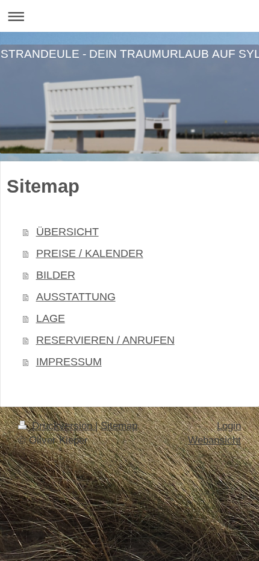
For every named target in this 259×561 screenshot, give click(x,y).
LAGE (50, 318)
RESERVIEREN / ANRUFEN (105, 340)
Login (229, 426)
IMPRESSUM (69, 362)
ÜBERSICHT (67, 232)
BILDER (55, 275)
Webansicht (214, 440)
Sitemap (119, 426)
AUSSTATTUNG (76, 297)
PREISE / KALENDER (89, 253)
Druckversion (62, 426)
